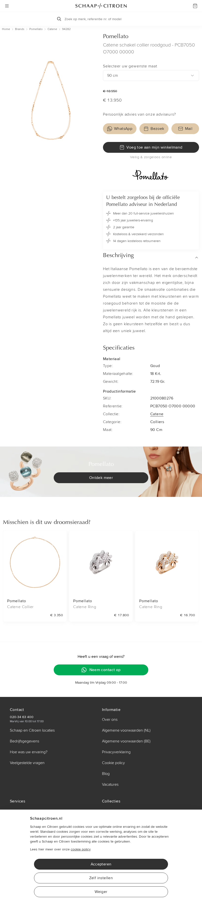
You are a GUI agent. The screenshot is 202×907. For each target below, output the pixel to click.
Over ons (110, 719)
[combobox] (151, 75)
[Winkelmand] (195, 6)
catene (52, 29)
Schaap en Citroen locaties (32, 730)
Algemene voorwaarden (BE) (126, 741)
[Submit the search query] (59, 19)
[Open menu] (7, 6)
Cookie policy (113, 762)
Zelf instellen (101, 878)
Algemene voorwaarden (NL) (126, 730)
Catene (156, 414)
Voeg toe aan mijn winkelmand (154, 147)
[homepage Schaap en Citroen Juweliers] (101, 5)
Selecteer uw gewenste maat (130, 66)
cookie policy (81, 849)
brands (19, 29)
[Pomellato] (151, 175)
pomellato (36, 29)
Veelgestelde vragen (27, 762)
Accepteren (101, 864)
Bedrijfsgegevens (24, 741)
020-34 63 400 (22, 717)
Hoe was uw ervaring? (28, 752)
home (6, 29)
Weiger (101, 891)
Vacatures (110, 784)
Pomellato (115, 37)
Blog (106, 773)
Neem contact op (105, 669)
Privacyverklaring (116, 752)
